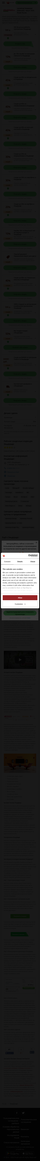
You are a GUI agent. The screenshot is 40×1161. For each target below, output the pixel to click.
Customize (19, 604)
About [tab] (32, 561)
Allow (20, 598)
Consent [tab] (7, 561)
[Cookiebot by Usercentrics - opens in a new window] (28, 555)
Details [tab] (20, 561)
